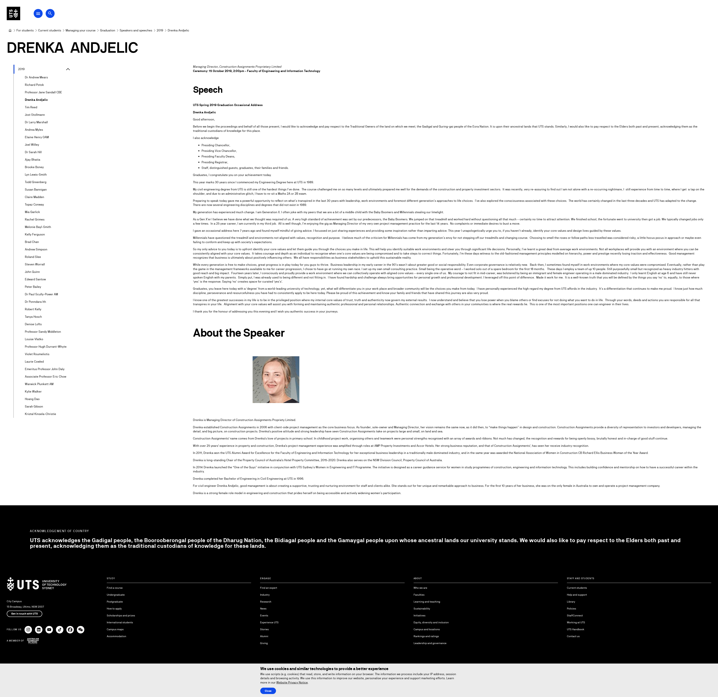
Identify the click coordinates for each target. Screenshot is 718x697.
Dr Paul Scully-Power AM (41, 294)
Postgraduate (115, 601)
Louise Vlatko (34, 339)
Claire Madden (34, 197)
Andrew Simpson (36, 249)
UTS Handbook (575, 629)
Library (571, 601)
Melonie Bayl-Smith (38, 227)
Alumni (264, 636)
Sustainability (422, 608)
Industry (265, 594)
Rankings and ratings (426, 636)
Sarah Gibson (34, 406)
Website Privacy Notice (292, 682)
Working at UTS (576, 622)
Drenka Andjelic (36, 100)
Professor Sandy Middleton (43, 331)
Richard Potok (34, 85)
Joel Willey (32, 144)
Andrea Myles (34, 129)
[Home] (10, 30)
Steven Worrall (35, 264)
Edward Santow (35, 279)
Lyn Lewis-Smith (36, 174)
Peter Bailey (33, 287)
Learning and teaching (427, 601)
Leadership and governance (430, 643)
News (263, 608)
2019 (21, 69)
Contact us (573, 636)
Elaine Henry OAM (37, 137)
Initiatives (419, 615)
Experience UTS (269, 622)
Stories (264, 629)
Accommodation (116, 636)
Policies (571, 608)
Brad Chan (32, 242)
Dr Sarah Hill (33, 152)
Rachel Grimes (35, 219)
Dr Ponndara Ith (35, 302)
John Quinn (32, 272)
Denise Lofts (33, 324)
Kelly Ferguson (35, 234)
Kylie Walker (33, 391)
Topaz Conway (34, 204)
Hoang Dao (32, 399)
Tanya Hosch (33, 316)
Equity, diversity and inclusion (431, 622)
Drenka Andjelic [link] (178, 30)
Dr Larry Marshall (36, 122)
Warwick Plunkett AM (39, 384)
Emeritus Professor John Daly (45, 369)
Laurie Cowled (34, 361)
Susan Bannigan (36, 189)
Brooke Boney (34, 167)
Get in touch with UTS (24, 613)
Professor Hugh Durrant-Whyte (46, 346)
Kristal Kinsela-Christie (40, 414)
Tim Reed (31, 107)
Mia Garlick (32, 212)
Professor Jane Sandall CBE (43, 92)
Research (265, 601)
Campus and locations (427, 629)
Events (264, 615)
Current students (577, 587)
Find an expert (268, 587)
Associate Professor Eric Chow (45, 376)
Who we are (420, 587)
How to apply (114, 608)
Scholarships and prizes (121, 615)
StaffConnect (575, 615)
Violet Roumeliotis (37, 354)
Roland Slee (33, 257)
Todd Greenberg (35, 182)
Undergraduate (116, 594)
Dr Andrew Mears (36, 77)
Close (268, 690)
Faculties (419, 594)
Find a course (115, 587)
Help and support (577, 594)
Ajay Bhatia (32, 159)
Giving (264, 643)
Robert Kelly (33, 309)
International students (120, 622)
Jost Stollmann (35, 115)
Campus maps (115, 629)
